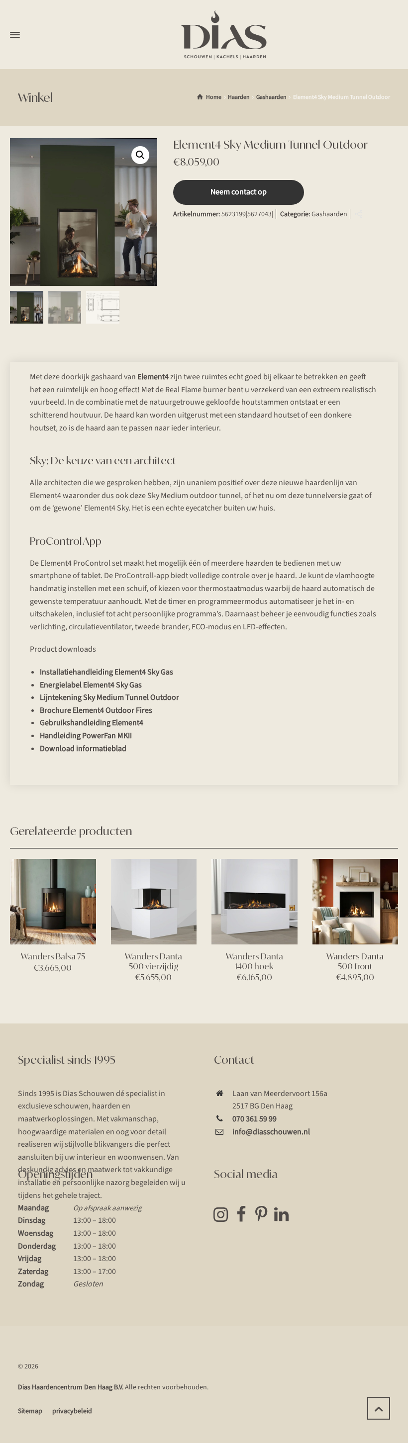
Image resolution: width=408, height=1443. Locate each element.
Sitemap (30, 1411)
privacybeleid (72, 1411)
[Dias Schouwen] (224, 35)
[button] (140, 155)
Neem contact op (238, 191)
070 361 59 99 (254, 1118)
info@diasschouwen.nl (271, 1131)
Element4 (153, 376)
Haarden (239, 97)
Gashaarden (271, 97)
